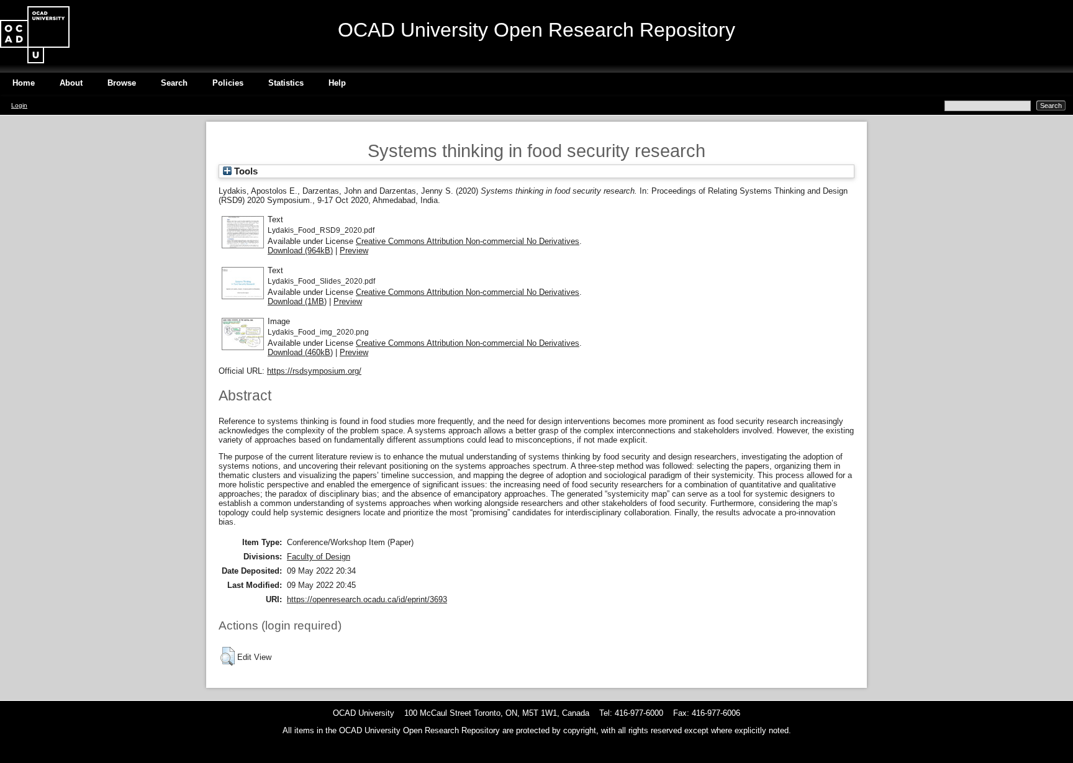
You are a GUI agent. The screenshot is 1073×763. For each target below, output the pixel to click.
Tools (245, 171)
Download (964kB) (300, 250)
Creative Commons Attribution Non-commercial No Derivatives (467, 241)
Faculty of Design (318, 556)
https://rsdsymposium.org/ (314, 371)
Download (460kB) (300, 352)
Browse (121, 83)
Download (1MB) (297, 301)
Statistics (286, 83)
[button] (227, 656)
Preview (354, 250)
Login (19, 105)
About (71, 83)
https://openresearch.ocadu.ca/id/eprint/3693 (367, 599)
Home (23, 83)
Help (337, 83)
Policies (227, 83)
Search (174, 83)
